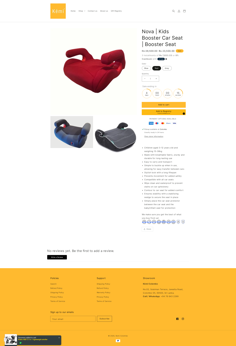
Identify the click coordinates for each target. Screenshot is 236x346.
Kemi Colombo (122, 336)
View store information (153, 136)
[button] (173, 11)
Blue (146, 68)
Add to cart (163, 105)
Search (53, 284)
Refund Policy (56, 288)
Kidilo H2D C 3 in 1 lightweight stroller (32, 337)
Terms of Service (57, 301)
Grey (167, 68)
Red (156, 68)
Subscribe (105, 318)
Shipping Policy (57, 292)
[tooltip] (184, 114)
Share (149, 229)
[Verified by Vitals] (20, 340)
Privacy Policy (56, 297)
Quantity (145, 74)
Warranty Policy (103, 292)
